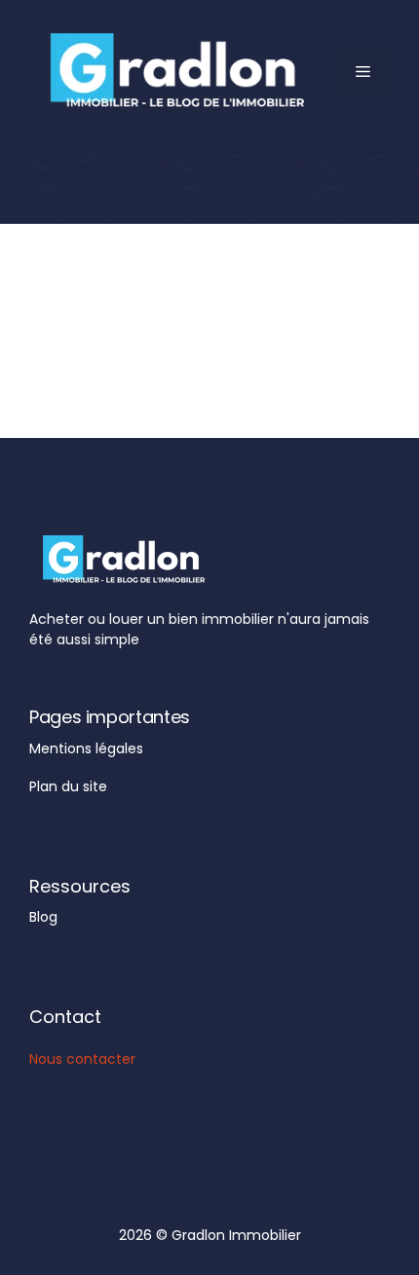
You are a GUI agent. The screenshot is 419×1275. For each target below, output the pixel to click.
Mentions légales (86, 748)
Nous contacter (82, 1059)
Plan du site (68, 786)
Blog (43, 917)
